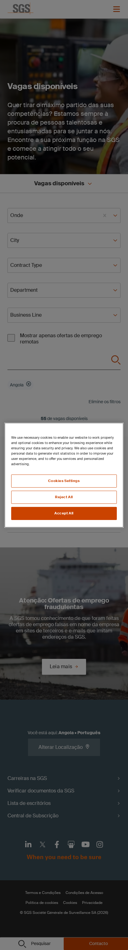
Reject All (64, 497)
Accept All (64, 513)
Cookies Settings (64, 481)
